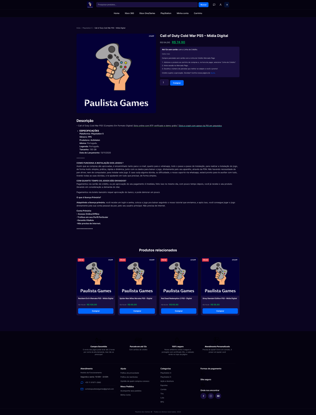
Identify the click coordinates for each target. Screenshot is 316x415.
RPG (162, 402)
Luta (162, 398)
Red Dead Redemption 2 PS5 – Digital (176, 298)
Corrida (163, 389)
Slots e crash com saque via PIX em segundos (200, 125)
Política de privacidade (129, 373)
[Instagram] (211, 396)
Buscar (204, 5)
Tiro (162, 394)
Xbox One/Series (147, 13)
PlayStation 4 (165, 373)
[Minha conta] (220, 4)
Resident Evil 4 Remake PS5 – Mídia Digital (95, 298)
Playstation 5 (87, 28)
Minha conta (182, 13)
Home (116, 13)
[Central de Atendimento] (214, 4)
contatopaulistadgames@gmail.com (99, 389)
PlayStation (166, 13)
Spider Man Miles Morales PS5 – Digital (136, 298)
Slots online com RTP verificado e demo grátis (155, 125)
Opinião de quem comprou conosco (134, 381)
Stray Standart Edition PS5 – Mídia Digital (220, 298)
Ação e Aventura (167, 381)
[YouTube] (218, 396)
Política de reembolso (129, 377)
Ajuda (213, 73)
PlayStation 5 (165, 377)
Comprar (177, 83)
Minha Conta (125, 395)
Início (78, 28)
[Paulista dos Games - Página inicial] (90, 4)
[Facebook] (203, 396)
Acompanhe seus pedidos (130, 391)
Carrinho (198, 13)
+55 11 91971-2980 (93, 382)
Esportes (164, 385)
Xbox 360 (129, 13)
